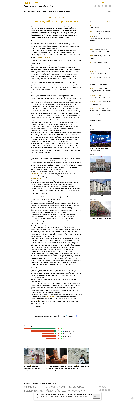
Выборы (67, 12)
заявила (63, 175)
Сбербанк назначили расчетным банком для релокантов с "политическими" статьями (100, 38)
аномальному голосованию (44, 117)
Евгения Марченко (37, 300)
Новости (27, 12)
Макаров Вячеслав (69, 331)
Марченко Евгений (67, 338)
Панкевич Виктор (67, 336)
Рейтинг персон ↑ (100, 120)
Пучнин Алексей (67, 333)
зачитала (50, 196)
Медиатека (59, 12)
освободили (68, 177)
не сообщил (49, 66)
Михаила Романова (63, 300)
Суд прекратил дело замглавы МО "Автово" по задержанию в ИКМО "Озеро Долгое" (56, 368)
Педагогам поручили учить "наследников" (99, 149)
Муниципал (41, 12)
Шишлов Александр (69, 329)
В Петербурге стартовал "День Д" (102, 68)
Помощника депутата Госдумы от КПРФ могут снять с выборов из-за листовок (100, 56)
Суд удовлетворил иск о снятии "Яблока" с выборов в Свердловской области (100, 103)
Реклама (35, 383)
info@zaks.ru (79, 389)
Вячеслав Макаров (51, 296)
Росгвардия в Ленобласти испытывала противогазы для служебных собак (100, 90)
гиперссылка (40, 391)
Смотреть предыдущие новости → (100, 114)
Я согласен (96, 396)
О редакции (27, 383)
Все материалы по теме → (57, 374)
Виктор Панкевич (36, 173)
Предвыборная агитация (48, 383)
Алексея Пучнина (36, 178)
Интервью (50, 12)
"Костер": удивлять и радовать (100, 218)
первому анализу (57, 95)
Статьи (33, 12)
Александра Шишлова (43, 58)
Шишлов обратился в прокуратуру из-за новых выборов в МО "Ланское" (32, 368)
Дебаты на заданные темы (99, 173)
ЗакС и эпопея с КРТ (96, 196)
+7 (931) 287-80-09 (72, 389)
